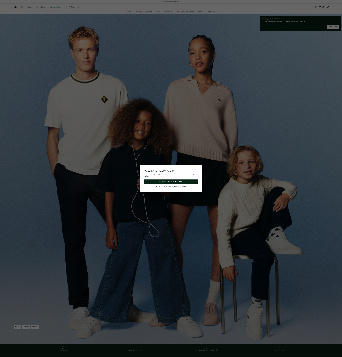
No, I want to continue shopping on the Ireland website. (171, 186)
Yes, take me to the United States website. (171, 181)
